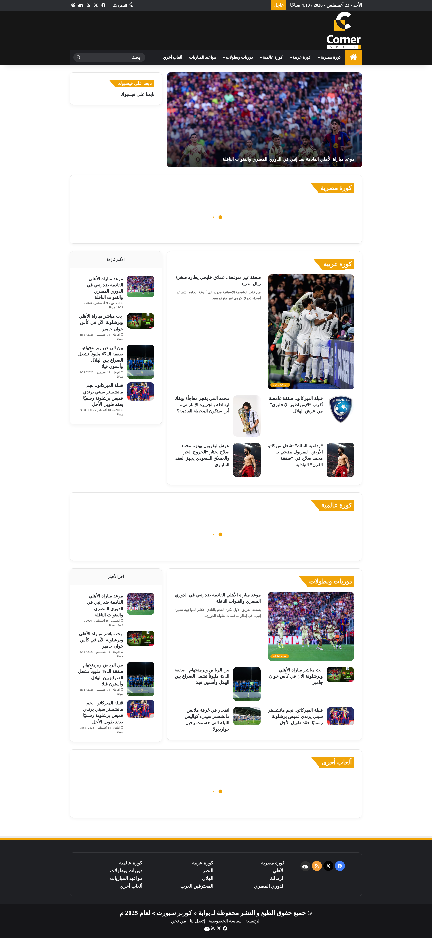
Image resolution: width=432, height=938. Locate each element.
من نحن (178, 920)
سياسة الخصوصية (225, 920)
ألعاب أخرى (337, 762)
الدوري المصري (269, 886)
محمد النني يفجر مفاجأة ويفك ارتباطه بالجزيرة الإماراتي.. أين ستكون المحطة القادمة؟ (202, 404)
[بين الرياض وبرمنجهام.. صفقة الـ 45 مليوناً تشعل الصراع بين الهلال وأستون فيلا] (140, 362)
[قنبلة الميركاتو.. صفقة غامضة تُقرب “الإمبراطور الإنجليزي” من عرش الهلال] (340, 409)
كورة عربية (302, 57)
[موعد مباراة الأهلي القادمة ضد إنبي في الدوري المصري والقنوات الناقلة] (264, 119)
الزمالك (277, 878)
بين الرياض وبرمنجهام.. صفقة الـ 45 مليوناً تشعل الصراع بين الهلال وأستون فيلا (202, 676)
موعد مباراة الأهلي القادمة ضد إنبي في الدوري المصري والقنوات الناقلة (289, 159)
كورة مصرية (331, 57)
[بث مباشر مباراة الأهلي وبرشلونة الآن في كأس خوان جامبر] (140, 321)
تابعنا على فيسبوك (137, 94)
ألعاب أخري (172, 57)
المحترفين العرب (197, 886)
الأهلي (279, 870)
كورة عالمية (273, 57)
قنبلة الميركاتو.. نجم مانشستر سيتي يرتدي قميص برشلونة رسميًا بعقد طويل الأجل (295, 716)
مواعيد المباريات (202, 57)
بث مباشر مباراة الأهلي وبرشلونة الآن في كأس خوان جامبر (101, 322)
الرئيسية (253, 920)
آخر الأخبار (116, 577)
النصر (208, 870)
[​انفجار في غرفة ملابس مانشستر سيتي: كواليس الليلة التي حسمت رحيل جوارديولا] (247, 716)
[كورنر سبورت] (343, 30)
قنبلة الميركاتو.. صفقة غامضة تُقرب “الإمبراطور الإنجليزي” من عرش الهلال (296, 404)
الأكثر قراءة (116, 259)
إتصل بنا (197, 920)
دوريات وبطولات (239, 57)
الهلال (208, 878)
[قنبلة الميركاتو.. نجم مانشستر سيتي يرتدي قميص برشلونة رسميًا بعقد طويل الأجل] (140, 391)
